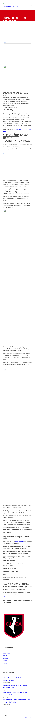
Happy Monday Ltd (28, 717)
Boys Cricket (6, 653)
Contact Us (6, 663)
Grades (5, 660)
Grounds (5, 658)
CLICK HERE (11, 135)
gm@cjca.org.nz (19, 541)
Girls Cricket (6, 656)
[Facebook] (31, 718)
